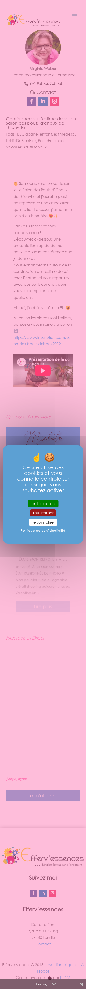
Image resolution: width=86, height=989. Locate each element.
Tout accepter (43, 503)
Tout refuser (43, 512)
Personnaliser (43, 522)
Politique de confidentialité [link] (43, 530)
